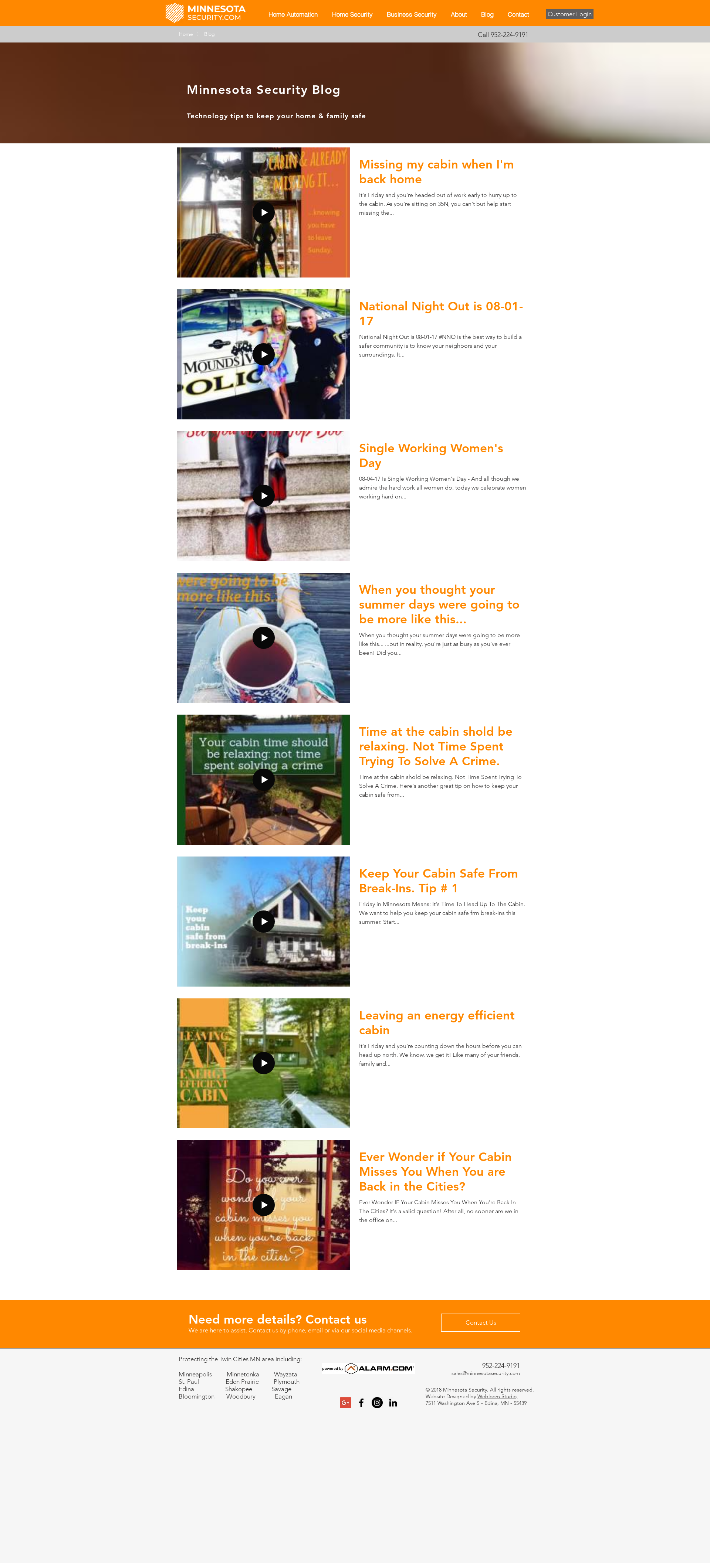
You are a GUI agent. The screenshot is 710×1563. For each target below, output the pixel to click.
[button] (352, 14)
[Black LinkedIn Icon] (393, 1402)
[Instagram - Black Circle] (377, 1402)
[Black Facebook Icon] (361, 1402)
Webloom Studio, (497, 1396)
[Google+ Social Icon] (345, 1402)
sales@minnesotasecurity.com (486, 1373)
